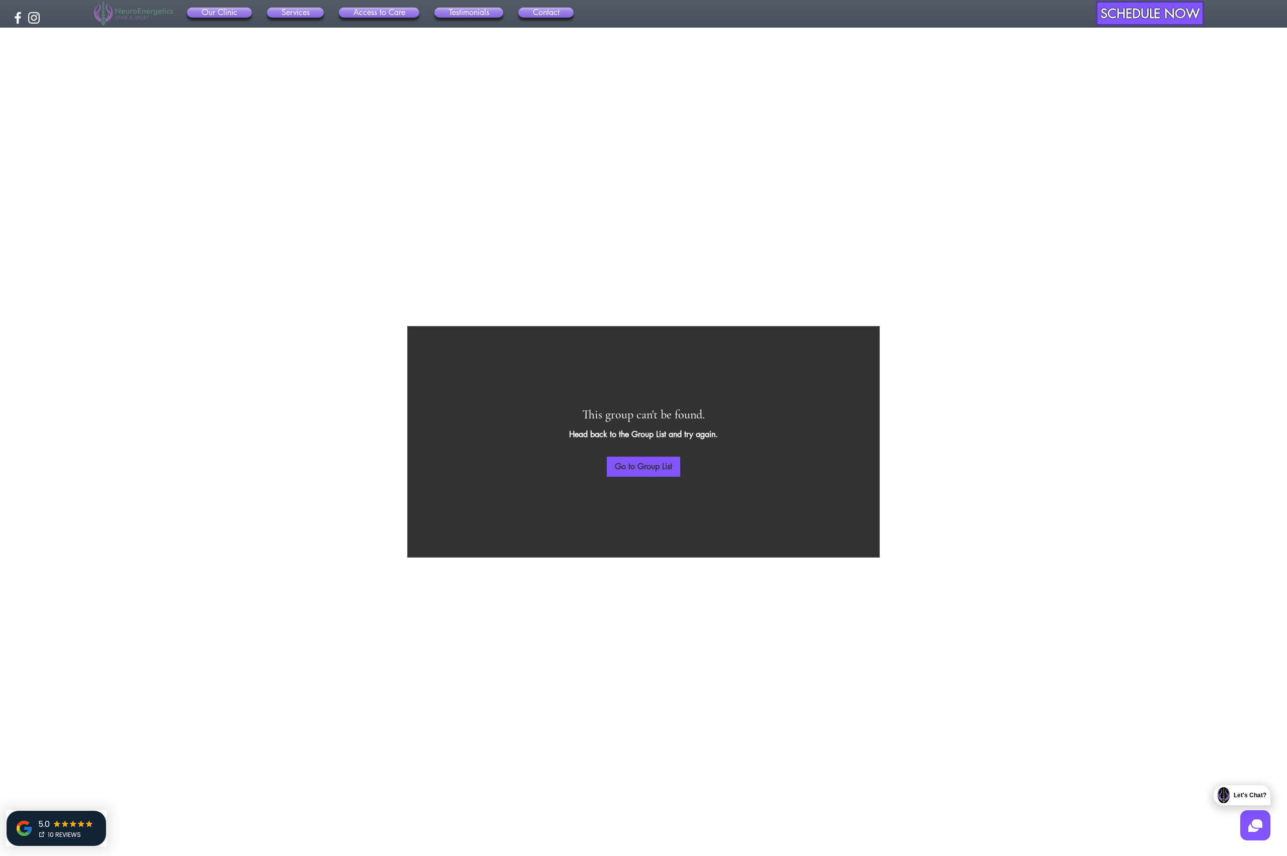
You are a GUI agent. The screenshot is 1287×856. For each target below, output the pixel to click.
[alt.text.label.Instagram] (34, 18)
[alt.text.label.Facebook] (18, 18)
